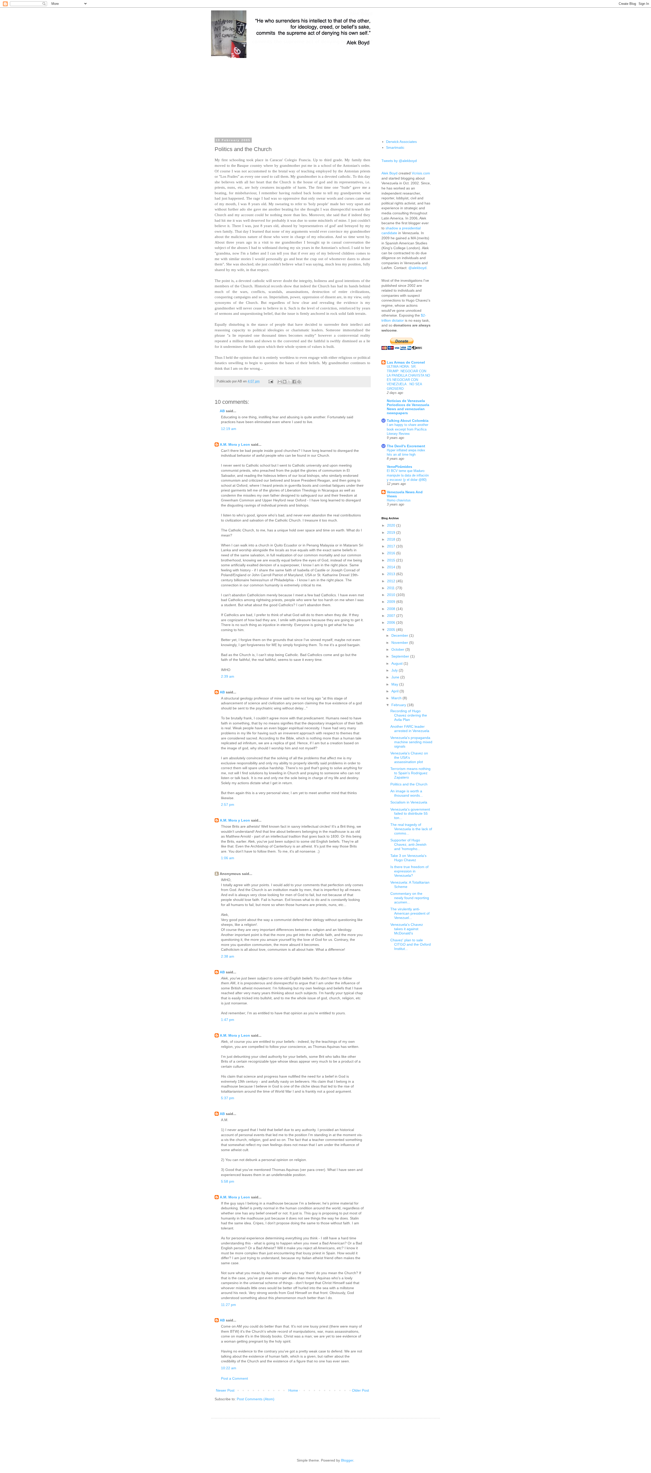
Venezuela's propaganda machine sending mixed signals (411, 742)
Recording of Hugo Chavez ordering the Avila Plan (408, 715)
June (395, 677)
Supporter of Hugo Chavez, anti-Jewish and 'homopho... (408, 844)
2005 (391, 630)
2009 (391, 602)
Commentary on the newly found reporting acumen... (409, 897)
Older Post (360, 1390)
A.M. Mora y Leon (235, 444)
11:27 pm (228, 1305)
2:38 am (227, 956)
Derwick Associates (401, 142)
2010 (391, 595)
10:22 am (228, 1368)
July (395, 670)
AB (222, 411)
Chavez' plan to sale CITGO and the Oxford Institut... (410, 944)
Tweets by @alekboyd (399, 161)
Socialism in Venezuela (408, 802)
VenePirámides (399, 467)
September (400, 656)
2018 (391, 539)
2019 (391, 532)
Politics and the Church (408, 784)
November (400, 643)
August (397, 663)
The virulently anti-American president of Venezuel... (410, 913)
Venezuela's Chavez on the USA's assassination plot (409, 757)
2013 (391, 574)
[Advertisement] (325, 94)
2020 (391, 525)
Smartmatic (395, 147)
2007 (391, 616)
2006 (391, 622)
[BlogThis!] (284, 381)
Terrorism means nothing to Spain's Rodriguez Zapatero (410, 773)
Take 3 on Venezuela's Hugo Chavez (408, 858)
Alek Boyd (389, 173)
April (395, 691)
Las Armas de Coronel (406, 362)
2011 (391, 588)
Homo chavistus (399, 500)
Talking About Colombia (407, 421)
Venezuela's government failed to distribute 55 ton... (410, 813)
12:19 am (228, 429)
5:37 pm (227, 1098)
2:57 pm (227, 804)
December (400, 635)
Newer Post (225, 1390)
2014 (391, 567)
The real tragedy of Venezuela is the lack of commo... (411, 829)
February (399, 705)
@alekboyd (417, 268)
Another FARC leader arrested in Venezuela (409, 728)
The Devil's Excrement (406, 446)
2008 (391, 609)
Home (293, 1390)
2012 (391, 581)
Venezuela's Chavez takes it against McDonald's (406, 929)
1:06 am (227, 858)
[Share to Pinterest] (299, 381)
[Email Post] (270, 381)
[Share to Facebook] (294, 381)
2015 (391, 560)
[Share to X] (289, 381)
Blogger (347, 1460)
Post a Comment (234, 1378)
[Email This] (279, 381)
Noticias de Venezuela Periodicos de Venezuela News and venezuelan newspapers (408, 407)
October (398, 649)
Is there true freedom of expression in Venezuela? (409, 871)
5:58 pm (227, 1181)
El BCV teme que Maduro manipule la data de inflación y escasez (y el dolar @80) (408, 475)
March (397, 698)
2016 (391, 553)
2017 (391, 546)
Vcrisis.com (421, 173)
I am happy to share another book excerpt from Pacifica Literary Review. (407, 429)
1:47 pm (227, 1020)
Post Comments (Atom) (255, 1399)
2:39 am (227, 676)
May (395, 684)
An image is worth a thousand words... (406, 793)
